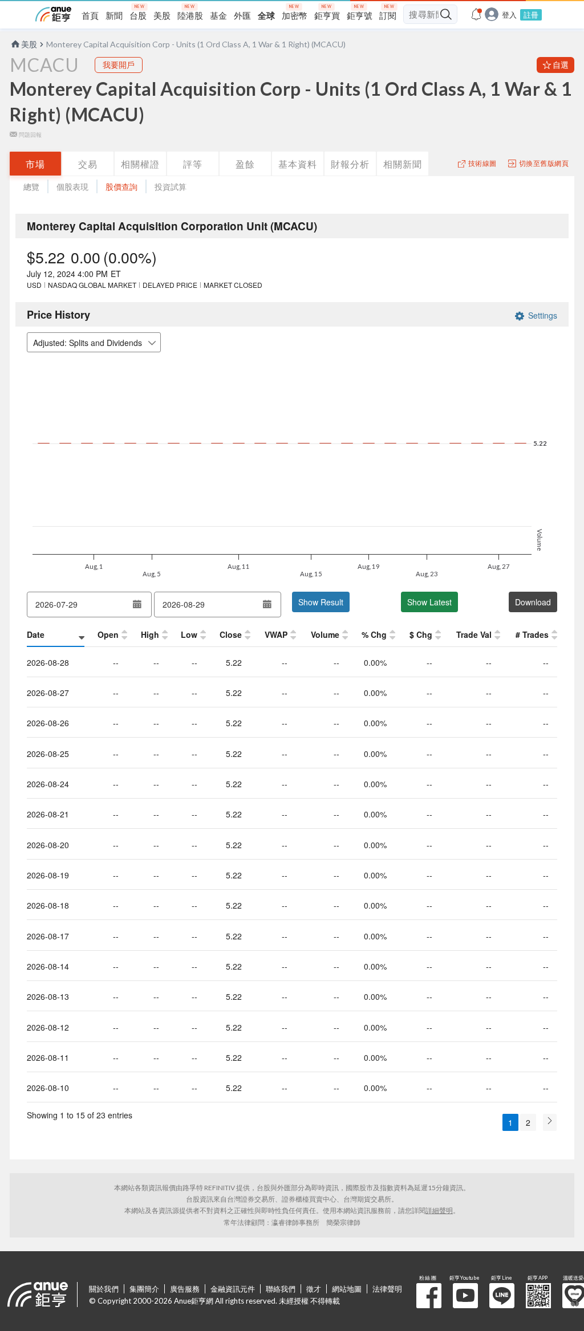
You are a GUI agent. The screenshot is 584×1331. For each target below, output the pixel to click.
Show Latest (429, 602)
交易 (88, 163)
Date (35, 634)
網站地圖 (347, 1288)
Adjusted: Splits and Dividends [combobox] (87, 342)
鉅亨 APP (538, 1295)
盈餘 (245, 163)
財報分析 (350, 163)
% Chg (374, 634)
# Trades (532, 634)
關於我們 (104, 1288)
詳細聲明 (439, 1210)
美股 (29, 44)
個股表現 (72, 187)
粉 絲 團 (428, 1295)
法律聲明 (387, 1288)
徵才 (313, 1288)
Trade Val (474, 634)
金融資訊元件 (232, 1288)
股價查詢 (121, 187)
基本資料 (297, 163)
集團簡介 (144, 1288)
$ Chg (420, 634)
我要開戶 (119, 65)
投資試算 (170, 187)
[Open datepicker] (137, 604)
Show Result (320, 602)
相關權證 (140, 163)
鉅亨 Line (501, 1295)
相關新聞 (402, 163)
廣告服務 (185, 1288)
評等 (192, 163)
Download (533, 602)
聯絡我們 (280, 1288)
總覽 (31, 187)
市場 (35, 163)
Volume (325, 634)
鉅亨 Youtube (465, 1295)
